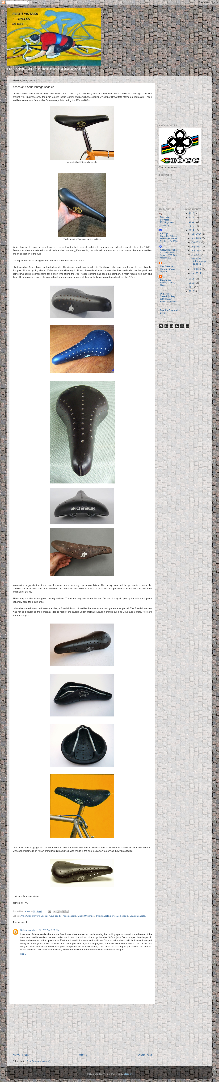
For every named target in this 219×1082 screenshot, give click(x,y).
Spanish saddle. (138, 916)
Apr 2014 (196, 255)
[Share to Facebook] (64, 911)
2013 (192, 279)
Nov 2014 (196, 238)
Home (83, 1054)
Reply (23, 954)
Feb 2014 (196, 269)
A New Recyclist (168, 250)
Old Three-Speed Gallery (167, 295)
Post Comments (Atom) (38, 1061)
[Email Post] (49, 911)
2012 (192, 283)
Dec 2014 (196, 234)
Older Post (144, 1054)
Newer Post (21, 1054)
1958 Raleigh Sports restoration (168, 300)
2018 (192, 213)
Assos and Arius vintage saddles (198, 261)
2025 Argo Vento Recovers (167, 223)
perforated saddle (119, 916)
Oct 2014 (196, 242)
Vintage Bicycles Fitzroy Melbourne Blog (168, 236)
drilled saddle (102, 916)
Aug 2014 (196, 251)
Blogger (127, 1074)
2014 (192, 230)
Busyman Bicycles (165, 218)
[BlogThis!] (57, 911)
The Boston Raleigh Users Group (167, 269)
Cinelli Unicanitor (85, 916)
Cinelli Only (166, 280)
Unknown (25, 930)
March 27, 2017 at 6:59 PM (45, 930)
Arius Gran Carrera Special (34, 916)
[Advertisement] (82, 1028)
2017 (192, 217)
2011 (191, 287)
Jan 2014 (196, 273)
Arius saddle (55, 916)
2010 (192, 291)
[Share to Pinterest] (67, 911)
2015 (192, 226)
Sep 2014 (196, 246)
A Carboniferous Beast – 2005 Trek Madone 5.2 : (168, 255)
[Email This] (54, 911)
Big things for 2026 (168, 241)
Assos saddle (69, 916)
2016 (192, 222)
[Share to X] (61, 911)
